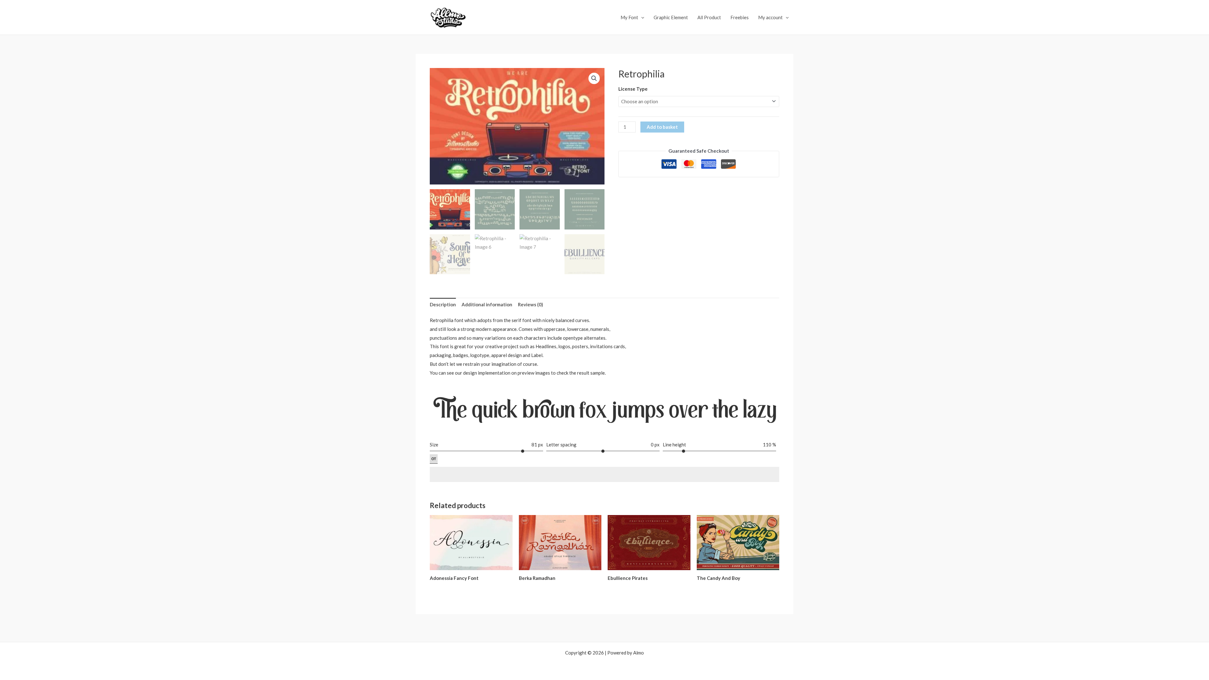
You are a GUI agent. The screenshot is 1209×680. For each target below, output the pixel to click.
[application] (641, 17)
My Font (629, 17)
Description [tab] (443, 304)
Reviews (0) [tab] (530, 304)
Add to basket (662, 127)
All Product (709, 17)
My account (770, 17)
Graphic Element (671, 17)
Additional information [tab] (487, 304)
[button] (594, 78)
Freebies (739, 17)
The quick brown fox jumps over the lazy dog (605, 411)
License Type (633, 89)
